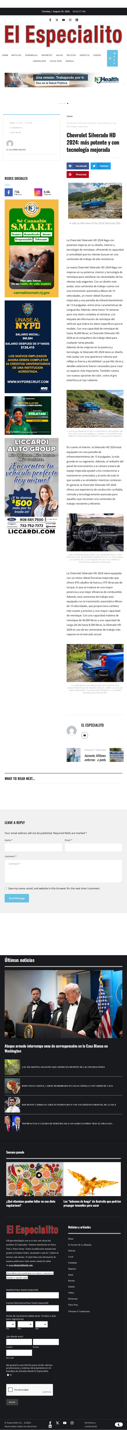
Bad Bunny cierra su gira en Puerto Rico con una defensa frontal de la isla (69, 1105)
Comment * (11, 856)
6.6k (47, 192)
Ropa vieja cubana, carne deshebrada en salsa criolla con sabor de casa (67, 1086)
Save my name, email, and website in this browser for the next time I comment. (54, 888)
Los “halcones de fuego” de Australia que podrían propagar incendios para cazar (92, 1203)
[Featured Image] (63, 1004)
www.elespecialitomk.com (21, 1265)
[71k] (9, 192)
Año (37, 1328)
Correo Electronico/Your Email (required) (27, 1302)
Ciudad (9, 1347)
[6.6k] (38, 192)
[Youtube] (63, 20)
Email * (68, 840)
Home (70, 116)
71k (17, 192)
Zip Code (10, 1357)
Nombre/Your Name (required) (22, 1289)
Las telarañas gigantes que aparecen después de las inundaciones (63, 1067)
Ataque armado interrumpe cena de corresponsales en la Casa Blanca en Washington (56, 1048)
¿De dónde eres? (14, 1336)
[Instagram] (70, 20)
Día (7, 1328)
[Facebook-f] (50, 20)
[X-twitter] (56, 20)
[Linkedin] (76, 20)
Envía (12, 1402)
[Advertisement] (63, 930)
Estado (36, 1347)
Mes (19, 1328)
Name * (9, 840)
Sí (11, 1374)
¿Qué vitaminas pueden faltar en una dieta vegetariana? (30, 1203)
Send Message (17, 898)
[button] (3, 85)
